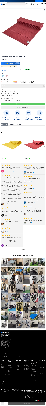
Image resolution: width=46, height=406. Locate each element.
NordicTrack (33, 381)
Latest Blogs (41, 374)
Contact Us (41, 373)
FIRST (17, 63)
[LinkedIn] (41, 392)
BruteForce (33, 365)
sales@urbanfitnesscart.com (19, 390)
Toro (32, 363)
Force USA (33, 371)
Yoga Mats (18, 362)
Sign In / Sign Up (32, 3)
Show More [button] (23, 249)
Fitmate (32, 372)
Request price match (24, 107)
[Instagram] (36, 392)
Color (2, 73)
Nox (32, 378)
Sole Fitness (33, 362)
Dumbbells (3, 381)
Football (10, 368)
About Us (41, 371)
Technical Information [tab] (15, 124)
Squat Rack (3, 377)
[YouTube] (44, 392)
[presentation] (0, 31)
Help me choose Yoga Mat (24, 104)
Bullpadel (33, 380)
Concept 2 (33, 366)
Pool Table (10, 375)
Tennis (9, 365)
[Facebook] (39, 392)
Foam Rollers (18, 367)
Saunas (17, 369)
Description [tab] (4, 124)
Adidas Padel (33, 377)
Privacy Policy (41, 367)
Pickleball (10, 367)
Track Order (37, 3)
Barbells (2, 384)
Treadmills (3, 362)
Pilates (17, 363)
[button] (12, 168)
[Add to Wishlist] (45, 10)
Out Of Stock (26, 403)
